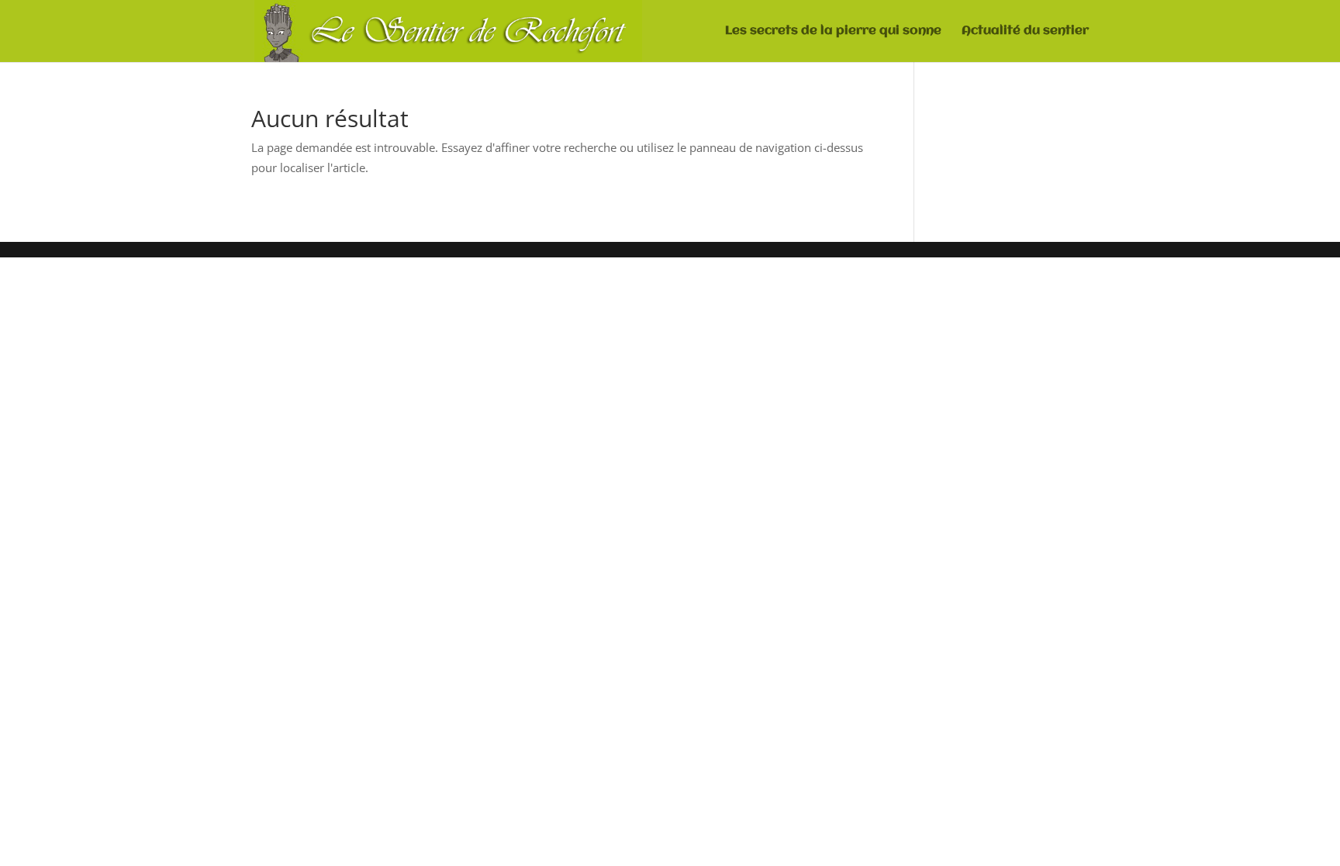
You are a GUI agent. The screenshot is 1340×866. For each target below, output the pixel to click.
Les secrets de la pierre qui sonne (833, 31)
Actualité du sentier (1025, 31)
